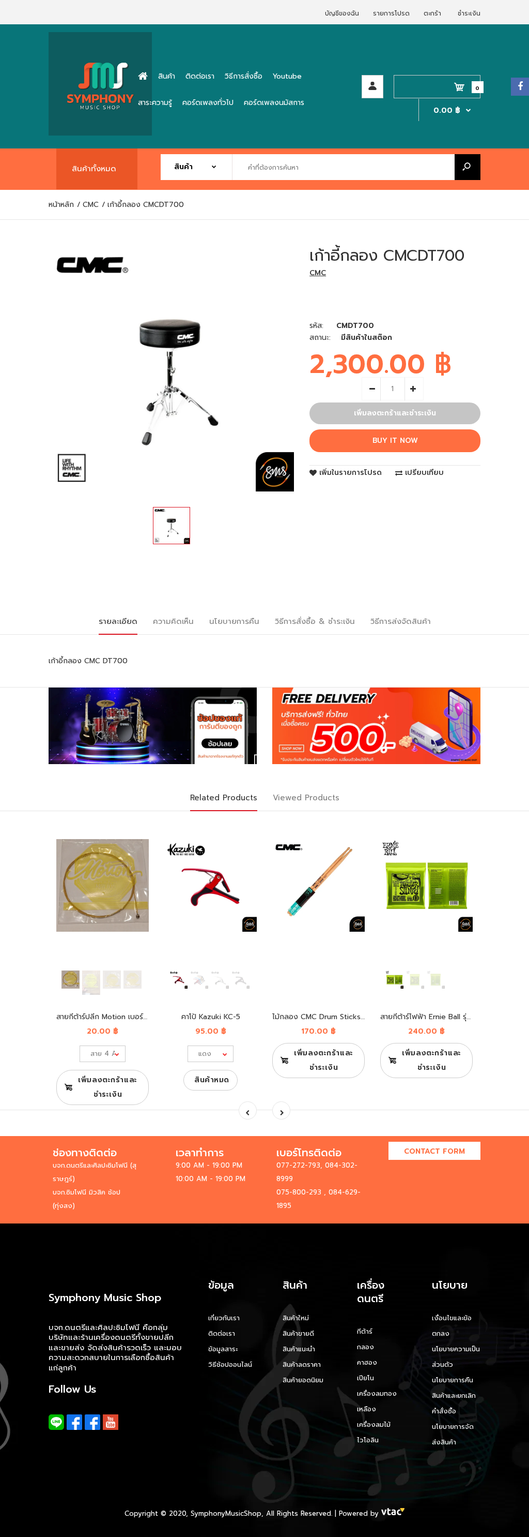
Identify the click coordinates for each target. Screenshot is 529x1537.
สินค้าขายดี (298, 1333)
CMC (317, 272)
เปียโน (365, 1378)
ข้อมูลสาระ (223, 1349)
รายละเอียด (118, 621)
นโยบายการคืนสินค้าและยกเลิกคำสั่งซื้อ (454, 1395)
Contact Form (434, 1151)
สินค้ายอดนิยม (303, 1380)
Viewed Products (306, 797)
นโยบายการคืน (234, 621)
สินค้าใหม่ (296, 1318)
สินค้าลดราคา (302, 1364)
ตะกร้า (432, 13)
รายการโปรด (391, 13)
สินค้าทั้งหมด (94, 168)
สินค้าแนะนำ (299, 1349)
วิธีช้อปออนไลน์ (230, 1364)
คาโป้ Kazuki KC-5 (210, 1016)
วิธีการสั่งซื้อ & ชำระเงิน (315, 621)
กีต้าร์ (364, 1331)
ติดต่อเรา (221, 1333)
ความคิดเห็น (173, 621)
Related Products (223, 797)
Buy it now (395, 440)
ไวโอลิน (368, 1440)
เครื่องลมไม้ (374, 1424)
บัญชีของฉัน (342, 13)
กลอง (365, 1347)
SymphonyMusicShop (226, 1513)
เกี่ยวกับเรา (224, 1318)
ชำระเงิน (469, 13)
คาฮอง (367, 1362)
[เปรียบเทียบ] (134, 851)
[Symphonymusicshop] (100, 133)
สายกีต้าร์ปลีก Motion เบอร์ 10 (104, 1016)
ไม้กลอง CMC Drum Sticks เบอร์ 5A (331, 1016)
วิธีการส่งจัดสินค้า (400, 621)
